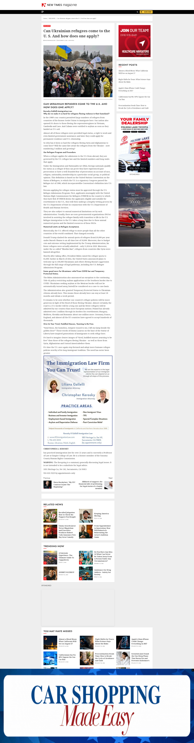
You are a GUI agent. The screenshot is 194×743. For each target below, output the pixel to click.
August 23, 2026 (100, 646)
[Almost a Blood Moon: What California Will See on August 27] (50, 642)
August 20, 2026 (100, 663)
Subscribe (148, 12)
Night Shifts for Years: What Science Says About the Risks (104, 641)
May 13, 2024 (99, 577)
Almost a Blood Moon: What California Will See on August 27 (68, 641)
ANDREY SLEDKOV (66, 572)
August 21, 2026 (64, 662)
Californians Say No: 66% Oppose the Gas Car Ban (67, 657)
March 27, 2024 (99, 563)
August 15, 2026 (64, 519)
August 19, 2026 (137, 663)
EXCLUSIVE (47, 26)
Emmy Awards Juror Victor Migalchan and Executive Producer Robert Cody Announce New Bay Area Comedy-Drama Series (67, 532)
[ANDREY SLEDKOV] (50, 573)
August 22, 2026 (137, 646)
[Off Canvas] (42, 12)
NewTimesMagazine (50, 40)
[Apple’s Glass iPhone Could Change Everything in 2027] (123, 642)
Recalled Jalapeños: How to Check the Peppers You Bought (67, 514)
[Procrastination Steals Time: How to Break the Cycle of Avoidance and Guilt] (87, 658)
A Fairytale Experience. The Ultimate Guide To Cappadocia (66, 556)
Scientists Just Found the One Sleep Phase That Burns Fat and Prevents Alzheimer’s (140, 657)
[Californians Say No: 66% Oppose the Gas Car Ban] (50, 658)
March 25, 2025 (64, 575)
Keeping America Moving (101, 514)
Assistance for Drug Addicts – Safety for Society (102, 572)
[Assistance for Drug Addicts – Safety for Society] (86, 573)
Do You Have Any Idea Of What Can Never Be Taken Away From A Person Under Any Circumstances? (103, 556)
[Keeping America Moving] (86, 516)
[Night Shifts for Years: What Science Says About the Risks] (87, 642)
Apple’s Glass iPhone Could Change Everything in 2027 (140, 641)
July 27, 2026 (99, 518)
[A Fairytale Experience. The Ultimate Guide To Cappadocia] (50, 557)
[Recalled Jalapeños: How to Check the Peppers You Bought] (50, 516)
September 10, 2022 (62, 40)
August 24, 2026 (64, 646)
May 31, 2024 (63, 562)
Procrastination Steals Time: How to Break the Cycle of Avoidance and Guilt (104, 657)
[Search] (137, 12)
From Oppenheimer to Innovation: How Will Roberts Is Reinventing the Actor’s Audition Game (102, 531)
